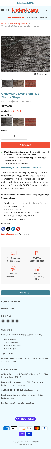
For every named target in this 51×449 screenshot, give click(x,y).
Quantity (4, 130)
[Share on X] (8, 229)
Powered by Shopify (26, 444)
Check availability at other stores (16, 164)
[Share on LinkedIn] (13, 229)
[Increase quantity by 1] (24, 136)
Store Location (27, 403)
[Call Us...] (37, 256)
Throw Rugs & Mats (19, 24)
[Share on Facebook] (3, 229)
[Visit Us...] (37, 273)
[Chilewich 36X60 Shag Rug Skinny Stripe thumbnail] (6, 83)
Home (4, 24)
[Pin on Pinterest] (18, 229)
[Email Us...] (13, 273)
